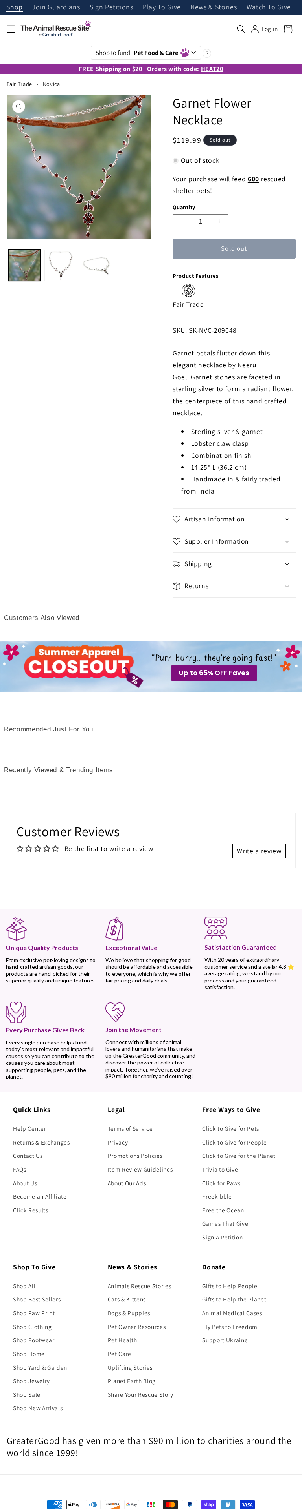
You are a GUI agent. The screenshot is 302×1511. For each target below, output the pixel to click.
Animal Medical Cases (232, 1313)
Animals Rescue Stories (139, 1286)
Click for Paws (221, 1183)
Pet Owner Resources (137, 1327)
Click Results (30, 1210)
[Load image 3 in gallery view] (96, 265)
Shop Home (29, 1354)
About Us (25, 1183)
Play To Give (162, 7)
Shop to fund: (137, 52)
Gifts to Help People (229, 1286)
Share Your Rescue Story (140, 1394)
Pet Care (119, 1354)
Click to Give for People (234, 1142)
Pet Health (122, 1340)
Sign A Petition (222, 1237)
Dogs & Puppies (129, 1313)
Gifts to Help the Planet (234, 1299)
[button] (10, 29)
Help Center (29, 1128)
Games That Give (225, 1223)
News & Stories (213, 7)
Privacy (118, 1142)
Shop (14, 7)
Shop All (24, 1286)
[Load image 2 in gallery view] (60, 265)
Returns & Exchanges (41, 1142)
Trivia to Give (220, 1169)
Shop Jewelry (31, 1381)
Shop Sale (27, 1394)
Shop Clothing (32, 1327)
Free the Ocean (223, 1210)
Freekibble (217, 1196)
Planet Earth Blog (132, 1381)
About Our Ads (127, 1183)
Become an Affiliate (40, 1196)
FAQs (19, 1169)
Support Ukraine (225, 1340)
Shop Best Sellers (37, 1299)
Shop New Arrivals (38, 1408)
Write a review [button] (259, 850)
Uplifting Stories (130, 1367)
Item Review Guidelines (140, 1169)
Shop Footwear (34, 1340)
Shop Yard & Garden (40, 1367)
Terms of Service (130, 1128)
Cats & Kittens (127, 1299)
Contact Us (28, 1155)
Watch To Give (269, 7)
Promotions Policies (135, 1155)
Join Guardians (56, 7)
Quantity (184, 207)
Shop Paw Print (34, 1313)
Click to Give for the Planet (238, 1155)
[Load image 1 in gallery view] (24, 265)
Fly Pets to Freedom (230, 1327)
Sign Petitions (111, 7)
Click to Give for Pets (230, 1128)
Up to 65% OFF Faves (214, 673)
